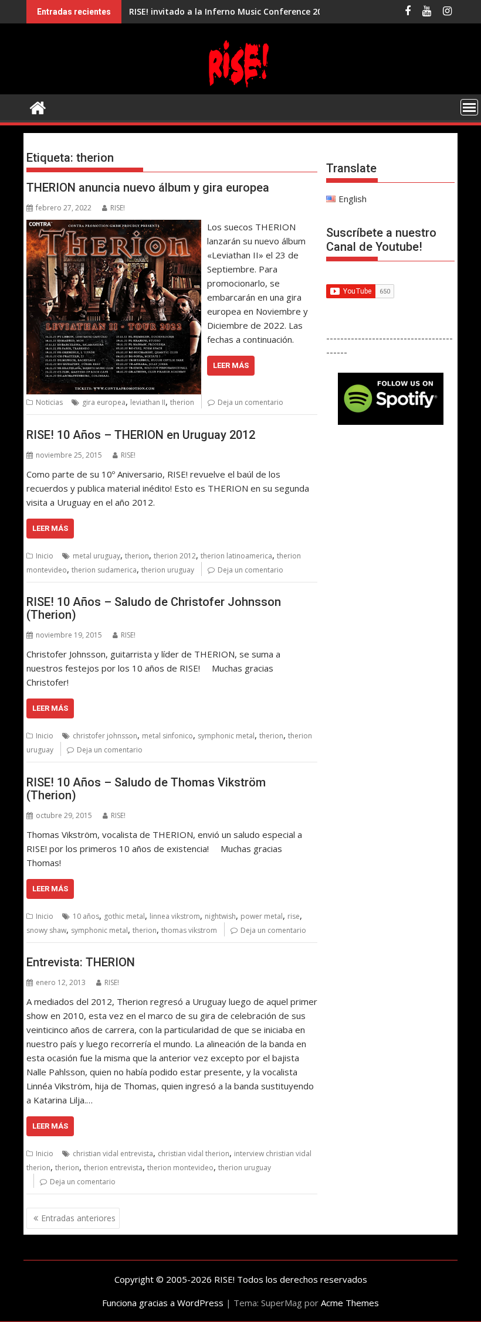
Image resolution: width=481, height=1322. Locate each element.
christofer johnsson (105, 736)
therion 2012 (175, 556)
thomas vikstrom (189, 930)
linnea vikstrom (175, 916)
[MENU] (469, 107)
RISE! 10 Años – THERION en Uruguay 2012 (140, 435)
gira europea (104, 402)
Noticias (49, 402)
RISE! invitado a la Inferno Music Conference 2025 (230, 11)
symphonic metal (226, 736)
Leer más (231, 365)
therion (182, 402)
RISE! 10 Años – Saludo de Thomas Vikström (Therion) (146, 788)
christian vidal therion (193, 1154)
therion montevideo (180, 1168)
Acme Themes (350, 1303)
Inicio (44, 556)
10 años (86, 916)
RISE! (117, 208)
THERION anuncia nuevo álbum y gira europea (147, 187)
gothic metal (124, 916)
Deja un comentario (250, 402)
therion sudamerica (104, 570)
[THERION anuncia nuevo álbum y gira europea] (113, 227)
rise (293, 916)
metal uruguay (96, 556)
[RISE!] (240, 87)
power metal (261, 916)
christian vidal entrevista (113, 1154)
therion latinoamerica (236, 556)
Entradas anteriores (78, 1218)
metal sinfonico (167, 736)
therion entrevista (113, 1168)
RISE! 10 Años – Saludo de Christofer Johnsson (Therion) (153, 608)
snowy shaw (46, 930)
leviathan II (147, 402)
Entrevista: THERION (80, 962)
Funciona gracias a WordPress (162, 1303)
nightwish (220, 916)
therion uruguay (167, 570)
